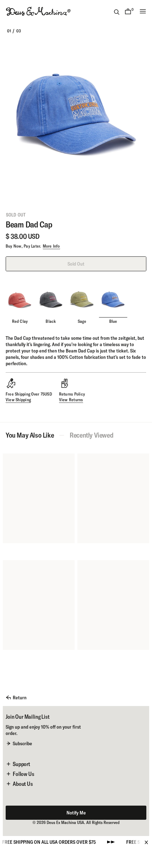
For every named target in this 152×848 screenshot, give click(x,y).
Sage (82, 321)
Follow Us (23, 773)
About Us (23, 783)
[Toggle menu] (142, 11)
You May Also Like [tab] (30, 435)
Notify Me (76, 813)
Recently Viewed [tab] (91, 435)
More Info (51, 246)
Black (51, 321)
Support (21, 763)
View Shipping (18, 399)
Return (20, 697)
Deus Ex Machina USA (65, 822)
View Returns (71, 399)
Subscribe (22, 743)
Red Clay (20, 321)
